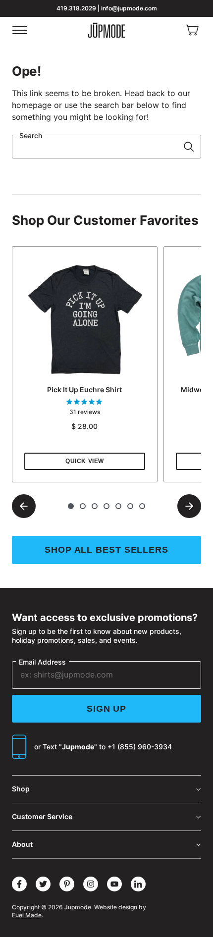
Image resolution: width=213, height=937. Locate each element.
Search (30, 135)
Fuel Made (27, 915)
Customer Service (42, 816)
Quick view (84, 461)
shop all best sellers (106, 550)
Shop (21, 788)
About (22, 844)
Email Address (42, 662)
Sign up (106, 709)
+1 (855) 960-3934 (139, 746)
